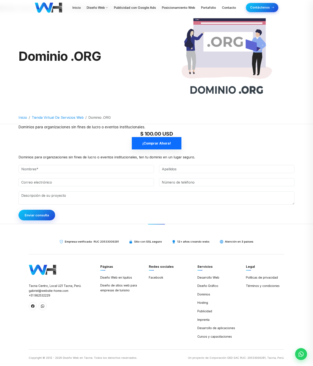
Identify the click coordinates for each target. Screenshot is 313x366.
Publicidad (204, 311)
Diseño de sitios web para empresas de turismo (118, 288)
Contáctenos (260, 7)
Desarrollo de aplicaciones (216, 328)
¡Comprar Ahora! (156, 143)
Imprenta (203, 319)
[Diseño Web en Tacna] (42, 270)
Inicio (23, 117)
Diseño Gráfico (207, 286)
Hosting (202, 302)
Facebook (156, 277)
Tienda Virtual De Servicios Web (58, 117)
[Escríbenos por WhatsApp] (301, 354)
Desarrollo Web (208, 277)
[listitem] (33, 306)
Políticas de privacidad (262, 277)
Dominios (203, 294)
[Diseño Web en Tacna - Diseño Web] (48, 7)
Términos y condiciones (263, 286)
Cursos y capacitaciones (214, 336)
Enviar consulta (37, 215)
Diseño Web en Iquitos (116, 277)
